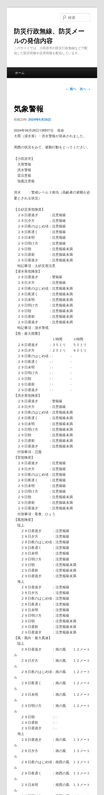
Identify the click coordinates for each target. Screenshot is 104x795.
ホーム (20, 72)
